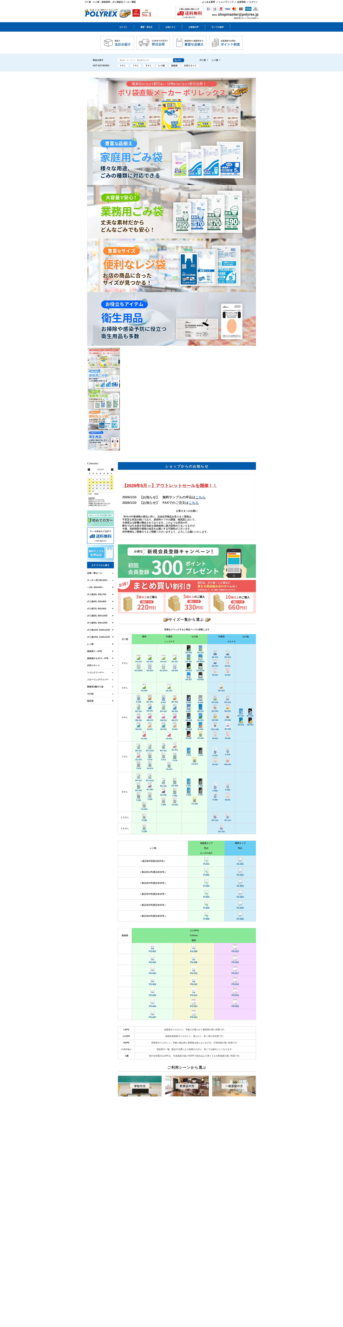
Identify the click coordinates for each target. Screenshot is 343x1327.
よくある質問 (208, 2)
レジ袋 (161, 65)
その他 (90, 694)
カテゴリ (123, 27)
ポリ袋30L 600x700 (225, 35)
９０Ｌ (148, 65)
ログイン (253, 2)
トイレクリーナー (95, 672)
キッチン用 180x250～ (161, 35)
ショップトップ (226, 2)
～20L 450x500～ (191, 35)
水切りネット (190, 65)
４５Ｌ (123, 65)
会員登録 (241, 2)
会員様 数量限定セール (129, 35)
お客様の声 (194, 27)
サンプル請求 (218, 27)
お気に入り (170, 27)
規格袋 (174, 65)
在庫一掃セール (94, 573)
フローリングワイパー (98, 679)
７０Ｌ (136, 65)
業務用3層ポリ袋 (95, 687)
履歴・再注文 (146, 27)
